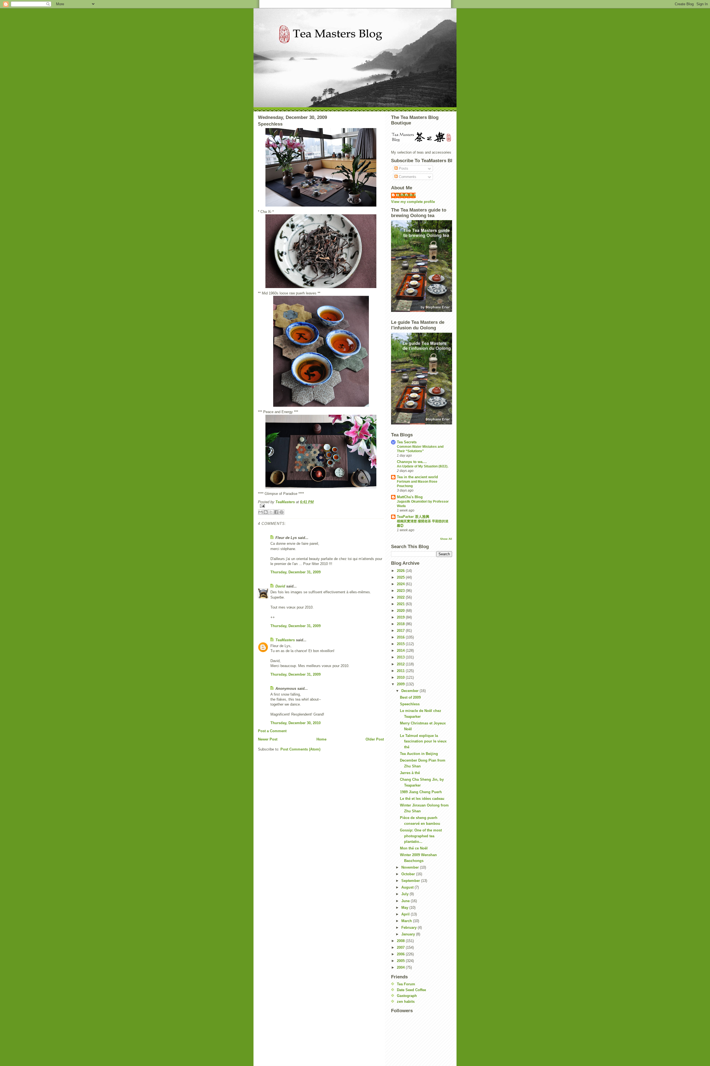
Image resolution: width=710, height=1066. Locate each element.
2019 (401, 617)
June (406, 901)
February (409, 927)
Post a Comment (272, 731)
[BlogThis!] (265, 512)
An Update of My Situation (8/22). (422, 466)
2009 (401, 684)
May (405, 907)
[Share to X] (271, 512)
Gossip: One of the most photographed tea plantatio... (421, 836)
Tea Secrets (407, 442)
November (410, 867)
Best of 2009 (410, 697)
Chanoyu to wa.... (412, 462)
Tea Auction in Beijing (419, 754)
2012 (401, 664)
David (280, 586)
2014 (401, 650)
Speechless (410, 704)
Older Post (375, 739)
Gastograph (407, 996)
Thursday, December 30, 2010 (295, 723)
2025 (401, 577)
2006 (401, 954)
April (406, 914)
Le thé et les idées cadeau (422, 799)
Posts (403, 168)
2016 (401, 637)
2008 (401, 941)
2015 (401, 644)
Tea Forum (406, 984)
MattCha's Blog (410, 497)
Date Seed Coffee (411, 990)
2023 (401, 591)
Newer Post (267, 739)
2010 (401, 677)
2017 (401, 631)
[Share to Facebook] (276, 512)
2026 (401, 571)
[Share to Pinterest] (281, 512)
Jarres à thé (410, 773)
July (405, 894)
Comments (407, 177)
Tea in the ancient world (417, 477)
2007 (401, 947)
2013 (401, 657)
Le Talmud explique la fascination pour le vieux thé (423, 741)
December (410, 691)
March (407, 921)
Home (321, 739)
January (408, 934)
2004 (401, 967)
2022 (401, 597)
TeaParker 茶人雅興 (413, 517)
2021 (401, 604)
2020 (401, 611)
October (408, 874)
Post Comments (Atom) (300, 749)
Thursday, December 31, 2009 (295, 572)
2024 (401, 584)
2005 (401, 961)
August (408, 887)
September (411, 881)
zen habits (406, 1001)
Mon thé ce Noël (414, 848)
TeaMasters (285, 640)
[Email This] (260, 512)
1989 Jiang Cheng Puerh (421, 792)
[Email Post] (321, 506)
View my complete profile (413, 202)
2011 (401, 671)
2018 (401, 624)
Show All (446, 538)
